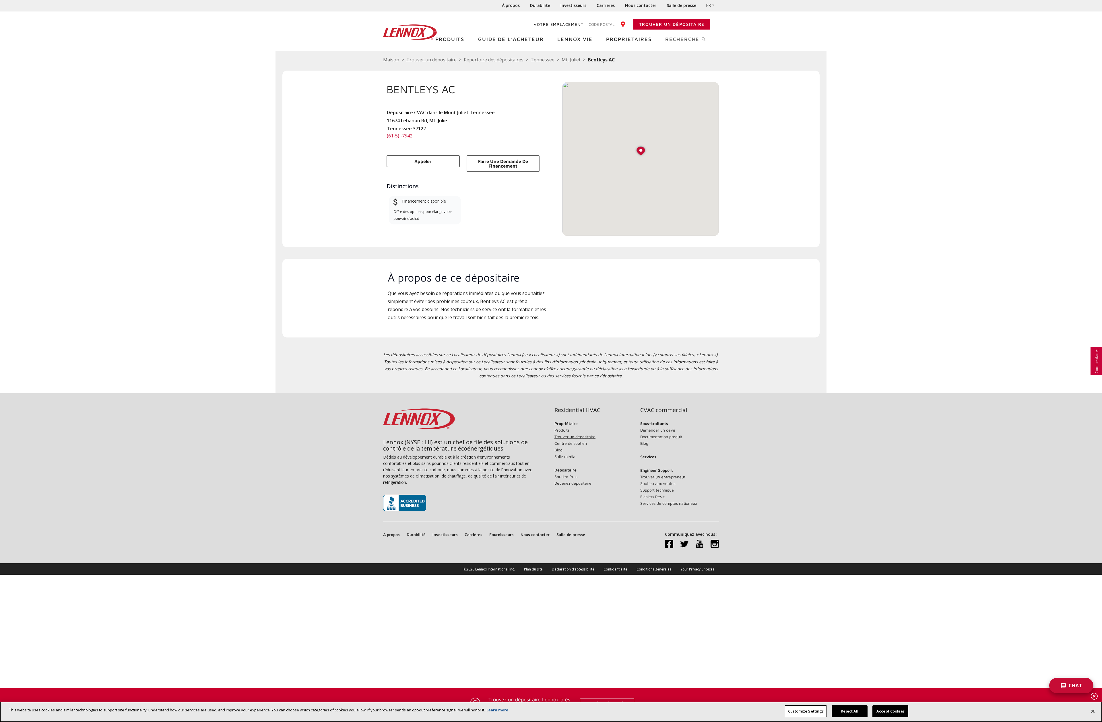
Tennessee (542, 60)
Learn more (497, 710)
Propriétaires (628, 39)
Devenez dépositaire (572, 483)
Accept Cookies (890, 711)
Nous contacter (640, 5)
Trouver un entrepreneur (662, 476)
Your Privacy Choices (697, 569)
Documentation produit (661, 436)
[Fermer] (1093, 711)
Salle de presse (681, 5)
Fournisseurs (501, 534)
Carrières (606, 5)
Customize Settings (806, 711)
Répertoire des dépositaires (493, 60)
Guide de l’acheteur (511, 39)
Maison (391, 60)
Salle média (564, 456)
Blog (558, 449)
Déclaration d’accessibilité (573, 569)
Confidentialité (615, 569)
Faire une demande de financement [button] (503, 163)
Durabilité (540, 5)
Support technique (657, 490)
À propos (511, 5)
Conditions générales (654, 569)
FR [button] (708, 5)
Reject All (849, 711)
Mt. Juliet (571, 60)
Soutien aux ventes (657, 483)
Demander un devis (658, 430)
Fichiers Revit (652, 496)
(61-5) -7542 (399, 136)
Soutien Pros (565, 476)
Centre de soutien (570, 443)
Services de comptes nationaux (668, 503)
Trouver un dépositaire (672, 24)
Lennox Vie (574, 39)
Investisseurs (573, 5)
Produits (449, 39)
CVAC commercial (663, 410)
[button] (641, 151)
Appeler (423, 161)
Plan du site (533, 569)
